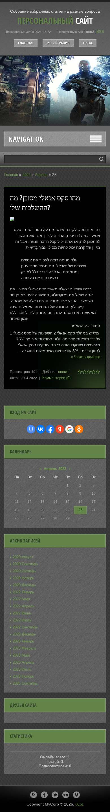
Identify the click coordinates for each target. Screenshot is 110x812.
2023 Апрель (23, 662)
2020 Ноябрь (23, 578)
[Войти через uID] (31, 429)
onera (62, 372)
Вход (87, 43)
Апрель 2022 (55, 469)
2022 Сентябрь (25, 627)
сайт (55, 20)
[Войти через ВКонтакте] (40, 429)
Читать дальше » (85, 357)
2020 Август (23, 557)
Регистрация (58, 43)
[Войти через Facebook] (50, 429)
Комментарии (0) (56, 378)
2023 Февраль (25, 648)
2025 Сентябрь (25, 683)
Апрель (41, 175)
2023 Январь (23, 641)
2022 (26, 175)
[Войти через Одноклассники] (79, 429)
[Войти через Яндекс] (60, 429)
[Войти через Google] (69, 429)
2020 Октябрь (24, 571)
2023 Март (21, 655)
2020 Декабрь (24, 585)
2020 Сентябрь (25, 564)
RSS (100, 32)
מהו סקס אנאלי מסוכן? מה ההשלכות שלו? (45, 202)
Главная (25, 43)
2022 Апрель (23, 606)
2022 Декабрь (24, 634)
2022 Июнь (22, 613)
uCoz (79, 804)
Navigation (26, 139)
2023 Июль (22, 669)
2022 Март (21, 599)
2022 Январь (23, 592)
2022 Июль (22, 620)
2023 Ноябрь (23, 676)
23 (80, 510)
